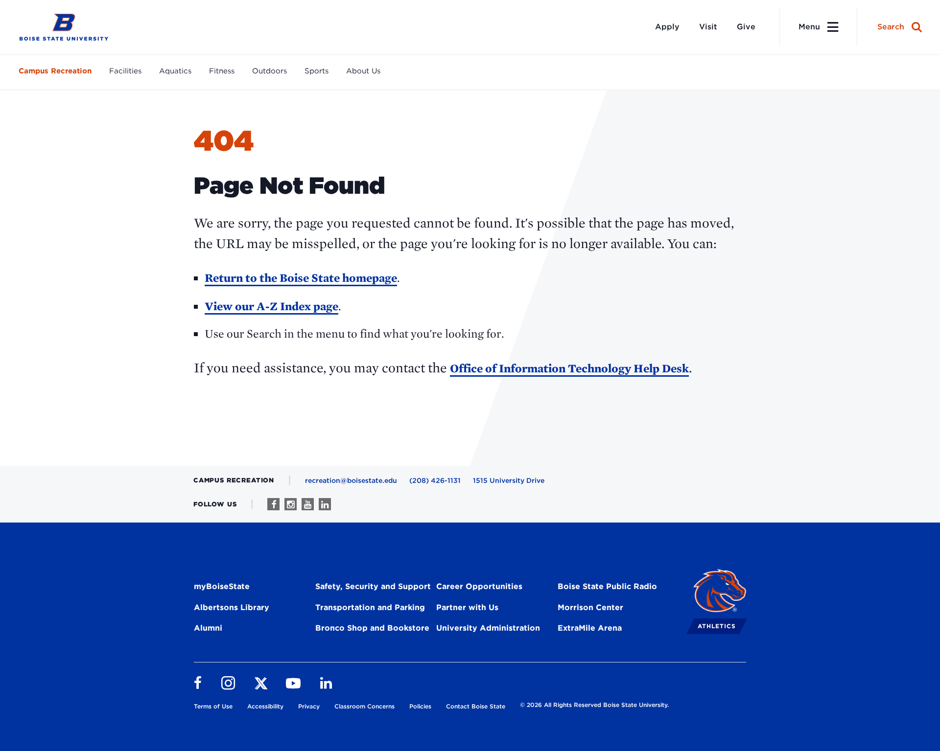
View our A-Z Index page (271, 306)
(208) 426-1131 (435, 480)
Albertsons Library (231, 607)
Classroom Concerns (364, 706)
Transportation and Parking (370, 607)
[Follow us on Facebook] (273, 504)
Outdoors (269, 71)
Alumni (208, 628)
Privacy (309, 706)
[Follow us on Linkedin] (325, 504)
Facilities (125, 71)
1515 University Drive (508, 480)
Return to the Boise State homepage (301, 278)
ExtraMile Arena (590, 628)
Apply (667, 26)
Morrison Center (590, 607)
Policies (420, 706)
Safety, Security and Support (373, 586)
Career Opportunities (479, 586)
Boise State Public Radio (607, 586)
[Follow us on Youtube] (308, 504)
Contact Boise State (475, 706)
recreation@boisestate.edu (351, 480)
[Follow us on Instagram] (290, 504)
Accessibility (265, 706)
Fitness (222, 71)
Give (746, 26)
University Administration (488, 628)
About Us (363, 71)
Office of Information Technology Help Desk (569, 368)
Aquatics (175, 71)
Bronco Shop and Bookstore (372, 628)
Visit (708, 26)
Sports (317, 71)
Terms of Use (213, 706)
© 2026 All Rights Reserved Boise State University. (594, 704)
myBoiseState (222, 586)
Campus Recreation (55, 71)
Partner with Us (467, 607)
